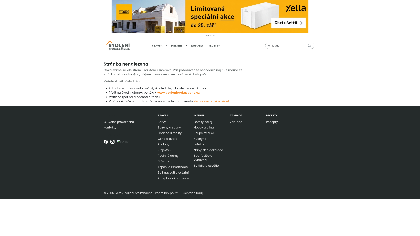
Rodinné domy (168, 156)
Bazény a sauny (169, 127)
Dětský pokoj (203, 122)
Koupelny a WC (205, 133)
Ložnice (199, 144)
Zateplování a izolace (173, 178)
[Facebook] (106, 143)
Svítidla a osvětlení (207, 166)
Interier (176, 46)
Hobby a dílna (204, 127)
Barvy (162, 122)
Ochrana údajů (193, 193)
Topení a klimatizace (173, 167)
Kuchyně (200, 139)
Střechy (163, 161)
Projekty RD (165, 150)
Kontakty (110, 127)
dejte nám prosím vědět (211, 101)
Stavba (157, 46)
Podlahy (163, 144)
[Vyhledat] (310, 46)
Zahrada (196, 46)
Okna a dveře (167, 139)
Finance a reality (170, 133)
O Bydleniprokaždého (119, 122)
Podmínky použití (167, 193)
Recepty (214, 46)
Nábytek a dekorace (208, 150)
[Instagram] (112, 143)
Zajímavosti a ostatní (173, 173)
